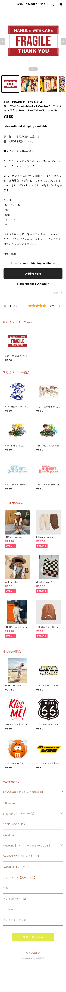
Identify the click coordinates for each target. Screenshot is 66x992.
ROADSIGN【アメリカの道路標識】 (24, 792)
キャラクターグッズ (14, 920)
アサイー (8, 909)
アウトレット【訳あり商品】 (20, 877)
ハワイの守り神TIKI (14, 898)
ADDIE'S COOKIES (14, 824)
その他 (7, 888)
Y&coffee (9, 835)
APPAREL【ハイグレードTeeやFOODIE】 (27, 845)
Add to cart (33, 273)
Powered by (29, 958)
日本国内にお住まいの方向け (33, 284)
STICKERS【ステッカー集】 (19, 813)
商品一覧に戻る (33, 937)
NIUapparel (10, 803)
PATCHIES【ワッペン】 (16, 867)
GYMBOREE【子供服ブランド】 (21, 856)
